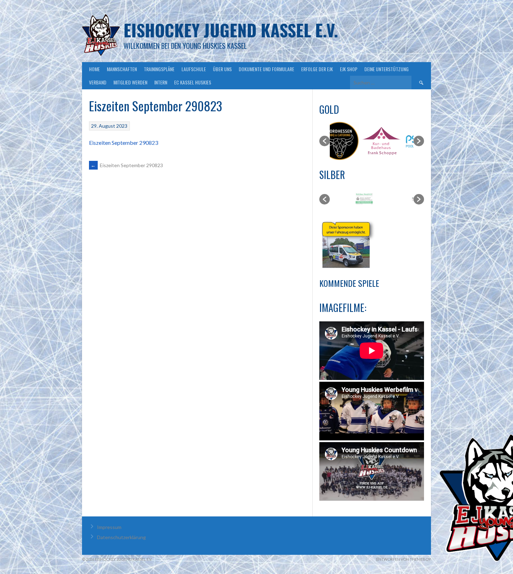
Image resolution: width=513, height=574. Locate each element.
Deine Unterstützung (386, 69)
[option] (351, 141)
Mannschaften (122, 69)
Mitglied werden (130, 82)
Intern (160, 82)
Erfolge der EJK (317, 69)
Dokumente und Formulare (266, 69)
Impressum (109, 527)
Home (94, 69)
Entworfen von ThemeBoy (403, 559)
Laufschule (193, 69)
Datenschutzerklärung (121, 537)
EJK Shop (348, 69)
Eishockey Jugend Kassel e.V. (231, 29)
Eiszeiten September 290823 (123, 142)
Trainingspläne (159, 69)
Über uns (222, 69)
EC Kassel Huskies (192, 82)
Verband (97, 82)
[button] (324, 141)
